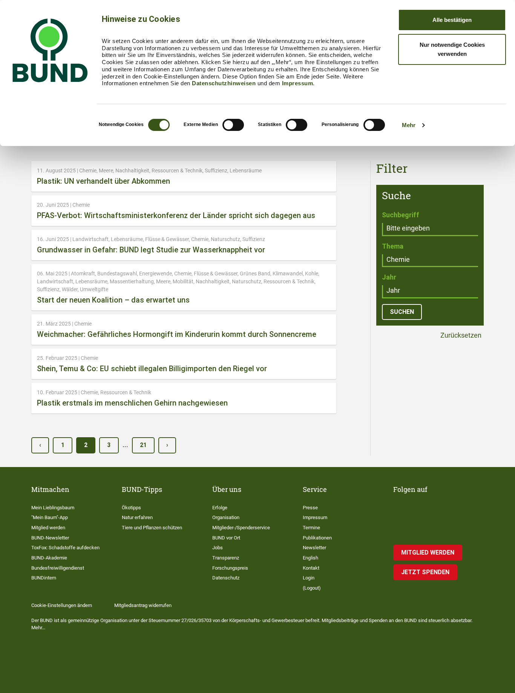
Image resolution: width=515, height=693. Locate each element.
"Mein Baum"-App (49, 517)
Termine (311, 527)
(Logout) (312, 588)
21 (143, 445)
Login (308, 578)
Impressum (297, 83)
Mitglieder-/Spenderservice (241, 527)
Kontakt (311, 568)
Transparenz (225, 558)
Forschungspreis (230, 568)
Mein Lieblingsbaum (52, 507)
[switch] (233, 125)
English (310, 558)
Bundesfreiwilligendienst (57, 568)
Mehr (408, 125)
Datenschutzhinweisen (224, 83)
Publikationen (317, 538)
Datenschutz (225, 578)
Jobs (217, 547)
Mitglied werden (48, 527)
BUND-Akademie (49, 558)
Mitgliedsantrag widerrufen (143, 605)
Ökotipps (131, 507)
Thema (392, 246)
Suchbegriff (400, 215)
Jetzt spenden (425, 572)
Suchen (402, 311)
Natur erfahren (137, 517)
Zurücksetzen (460, 335)
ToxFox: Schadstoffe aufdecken (65, 547)
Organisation (225, 517)
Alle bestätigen (452, 20)
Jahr (389, 277)
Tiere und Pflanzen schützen (152, 527)
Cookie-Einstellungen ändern (61, 605)
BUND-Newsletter (50, 538)
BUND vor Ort (226, 538)
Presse (310, 507)
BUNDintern (43, 578)
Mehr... (38, 627)
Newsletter (314, 547)
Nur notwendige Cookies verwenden (452, 49)
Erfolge (219, 507)
